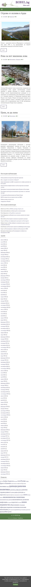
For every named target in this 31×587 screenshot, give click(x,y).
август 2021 (3, 348)
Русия (23, 480)
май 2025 (3, 268)
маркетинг (14, 501)
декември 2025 (4, 255)
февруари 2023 (4, 321)
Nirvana (15, 517)
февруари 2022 (4, 335)
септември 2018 (5, 414)
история (9, 501)
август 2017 (3, 441)
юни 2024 (3, 291)
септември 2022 (5, 329)
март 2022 (3, 333)
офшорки (3, 506)
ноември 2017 (4, 435)
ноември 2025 (4, 257)
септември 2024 (5, 285)
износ (1, 496)
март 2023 (3, 319)
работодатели (11, 508)
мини (24, 501)
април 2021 (3, 352)
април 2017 (3, 449)
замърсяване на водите (18, 493)
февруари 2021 (4, 357)
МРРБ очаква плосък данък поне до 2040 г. (11, 196)
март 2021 (3, 354)
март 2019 (3, 403)
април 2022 (3, 331)
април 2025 (3, 270)
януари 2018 (4, 430)
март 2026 (3, 249)
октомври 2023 (4, 304)
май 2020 (3, 376)
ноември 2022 (4, 325)
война (25, 482)
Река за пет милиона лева (14, 55)
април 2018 (3, 424)
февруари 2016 (4, 471)
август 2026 (3, 238)
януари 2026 (4, 253)
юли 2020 (3, 371)
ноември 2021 (4, 342)
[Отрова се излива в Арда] (15, 31)
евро (24, 491)
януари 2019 (4, 407)
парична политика (13, 506)
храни (9, 511)
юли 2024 (3, 289)
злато (25, 493)
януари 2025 (4, 276)
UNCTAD (1, 480)
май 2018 (3, 422)
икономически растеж (6, 498)
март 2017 (3, 452)
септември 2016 (5, 464)
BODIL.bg (17, 514)
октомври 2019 (4, 390)
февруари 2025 (4, 274)
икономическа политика (14, 496)
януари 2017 (4, 456)
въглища (3, 485)
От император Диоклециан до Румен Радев (12, 194)
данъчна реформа (15, 489)
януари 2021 (4, 359)
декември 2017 (4, 433)
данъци (13, 485)
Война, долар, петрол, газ (7, 198)
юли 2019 (3, 397)
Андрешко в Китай (5, 200)
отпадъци (22, 504)
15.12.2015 (5, 16)
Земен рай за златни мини (18, 209)
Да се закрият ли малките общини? (10, 178)
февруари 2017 (4, 454)
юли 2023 (3, 310)
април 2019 (3, 401)
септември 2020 (5, 367)
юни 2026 (3, 243)
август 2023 (3, 308)
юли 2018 (3, 418)
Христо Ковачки (5, 482)
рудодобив (3, 511)
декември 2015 (4, 473)
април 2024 (3, 295)
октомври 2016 (4, 462)
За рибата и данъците (15, 212)
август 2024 (3, 287)
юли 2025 (3, 264)
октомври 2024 (4, 283)
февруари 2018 (4, 428)
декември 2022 (4, 323)
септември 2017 (5, 439)
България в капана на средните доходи (17, 217)
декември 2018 (4, 409)
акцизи (12, 482)
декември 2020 (4, 361)
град (7, 485)
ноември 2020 (4, 363)
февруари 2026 (4, 251)
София (27, 480)
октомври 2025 (4, 260)
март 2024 (3, 298)
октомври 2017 (4, 437)
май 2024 (3, 293)
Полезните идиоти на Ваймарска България (19, 225)
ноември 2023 (4, 302)
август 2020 (3, 369)
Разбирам (15, 584)
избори (29, 493)
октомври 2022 (4, 327)
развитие (17, 508)
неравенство (5, 504)
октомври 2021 (4, 344)
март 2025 (3, 272)
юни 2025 (3, 266)
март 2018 (3, 426)
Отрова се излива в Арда (13, 13)
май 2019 (3, 399)
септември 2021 (5, 346)
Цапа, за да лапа (9, 111)
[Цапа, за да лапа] (15, 130)
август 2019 (3, 395)
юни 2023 (3, 312)
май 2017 (3, 447)
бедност (15, 482)
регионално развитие (25, 508)
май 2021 (3, 350)
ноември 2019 (4, 388)
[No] (29, 581)
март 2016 (3, 468)
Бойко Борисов (8, 480)
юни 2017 (3, 445)
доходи (20, 491)
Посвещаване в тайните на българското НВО (16, 227)
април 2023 (3, 317)
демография (14, 491)
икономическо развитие (20, 498)
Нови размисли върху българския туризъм (12, 176)
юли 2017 (3, 443)
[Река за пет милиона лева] (15, 74)
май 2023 (3, 314)
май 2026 (3, 245)
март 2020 (3, 380)
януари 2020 (4, 384)
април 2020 (3, 378)
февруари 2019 (4, 405)
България (15, 480)
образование (14, 504)
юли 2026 (3, 241)
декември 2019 (4, 386)
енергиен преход (10, 493)
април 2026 (3, 247)
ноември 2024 (4, 281)
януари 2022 (4, 338)
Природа (11, 16)
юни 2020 (3, 373)
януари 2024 (4, 300)
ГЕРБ (18, 480)
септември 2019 (5, 392)
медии (19, 501)
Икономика (12, 59)
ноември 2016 (4, 460)
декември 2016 (4, 458)
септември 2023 (5, 306)
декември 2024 (4, 279)
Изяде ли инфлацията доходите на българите (17, 220)
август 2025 (3, 262)
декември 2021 (4, 340)
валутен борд (20, 482)
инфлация (3, 501)
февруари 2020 (4, 382)
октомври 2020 (4, 365)
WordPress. (20, 517)
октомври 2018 (4, 411)
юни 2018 (3, 420)
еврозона (3, 494)
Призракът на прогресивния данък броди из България (15, 188)
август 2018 (3, 416)
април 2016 (3, 466)
